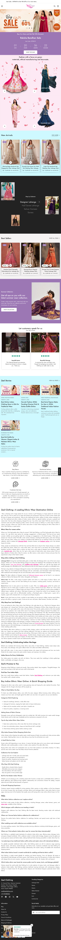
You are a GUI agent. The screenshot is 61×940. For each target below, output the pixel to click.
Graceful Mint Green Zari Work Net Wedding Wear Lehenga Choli (30, 167)
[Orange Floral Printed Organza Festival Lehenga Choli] (50, 255)
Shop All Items (53, 238)
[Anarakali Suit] (34, 126)
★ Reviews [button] (59, 471)
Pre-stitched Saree (45, 88)
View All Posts (53, 380)
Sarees (30, 212)
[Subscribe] (58, 912)
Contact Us (4, 912)
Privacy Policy (4, 915)
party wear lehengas (16, 564)
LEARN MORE (44, 478)
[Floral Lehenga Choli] (15, 78)
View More (55, 135)
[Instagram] (9, 897)
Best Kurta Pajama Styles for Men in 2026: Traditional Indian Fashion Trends (50, 405)
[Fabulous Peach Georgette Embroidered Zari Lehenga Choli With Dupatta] (10, 255)
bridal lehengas (39, 623)
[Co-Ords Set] (15, 113)
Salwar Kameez (30, 209)
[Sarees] (45, 78)
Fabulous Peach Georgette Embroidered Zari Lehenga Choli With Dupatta (10, 270)
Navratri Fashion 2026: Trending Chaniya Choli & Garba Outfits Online (30, 404)
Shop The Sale (30, 52)
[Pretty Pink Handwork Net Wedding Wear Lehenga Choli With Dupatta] (50, 152)
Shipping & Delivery (6, 923)
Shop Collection (9, 310)
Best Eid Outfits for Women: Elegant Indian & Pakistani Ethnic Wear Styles (10, 440)
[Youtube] (17, 897)
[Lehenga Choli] (4, 91)
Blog (2, 906)
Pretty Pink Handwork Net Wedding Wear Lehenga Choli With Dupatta (50, 167)
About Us (3, 909)
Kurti (33, 896)
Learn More (14, 478)
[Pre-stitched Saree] (34, 91)
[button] (58, 6)
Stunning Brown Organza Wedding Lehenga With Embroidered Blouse (30, 270)
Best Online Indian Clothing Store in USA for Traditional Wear (10, 404)
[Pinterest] (2, 897)
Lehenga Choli (15, 88)
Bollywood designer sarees (36, 575)
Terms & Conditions (6, 917)
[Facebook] (6, 897)
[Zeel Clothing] (30, 6)
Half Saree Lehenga (30, 205)
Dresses (34, 893)
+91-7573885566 (5, 894)
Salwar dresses (23, 635)
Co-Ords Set (15, 123)
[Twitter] (13, 897)
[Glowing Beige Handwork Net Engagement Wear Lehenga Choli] (10, 152)
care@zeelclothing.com (7, 891)
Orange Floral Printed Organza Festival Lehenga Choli (50, 270)
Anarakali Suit (45, 123)
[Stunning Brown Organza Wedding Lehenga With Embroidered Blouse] (30, 255)
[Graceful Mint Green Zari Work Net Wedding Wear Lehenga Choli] (30, 152)
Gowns (33, 888)
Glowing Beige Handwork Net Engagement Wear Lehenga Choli (10, 167)
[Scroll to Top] (58, 931)
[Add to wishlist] (10, 162)
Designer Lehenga (28, 202)
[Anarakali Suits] (45, 113)
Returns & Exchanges (6, 920)
